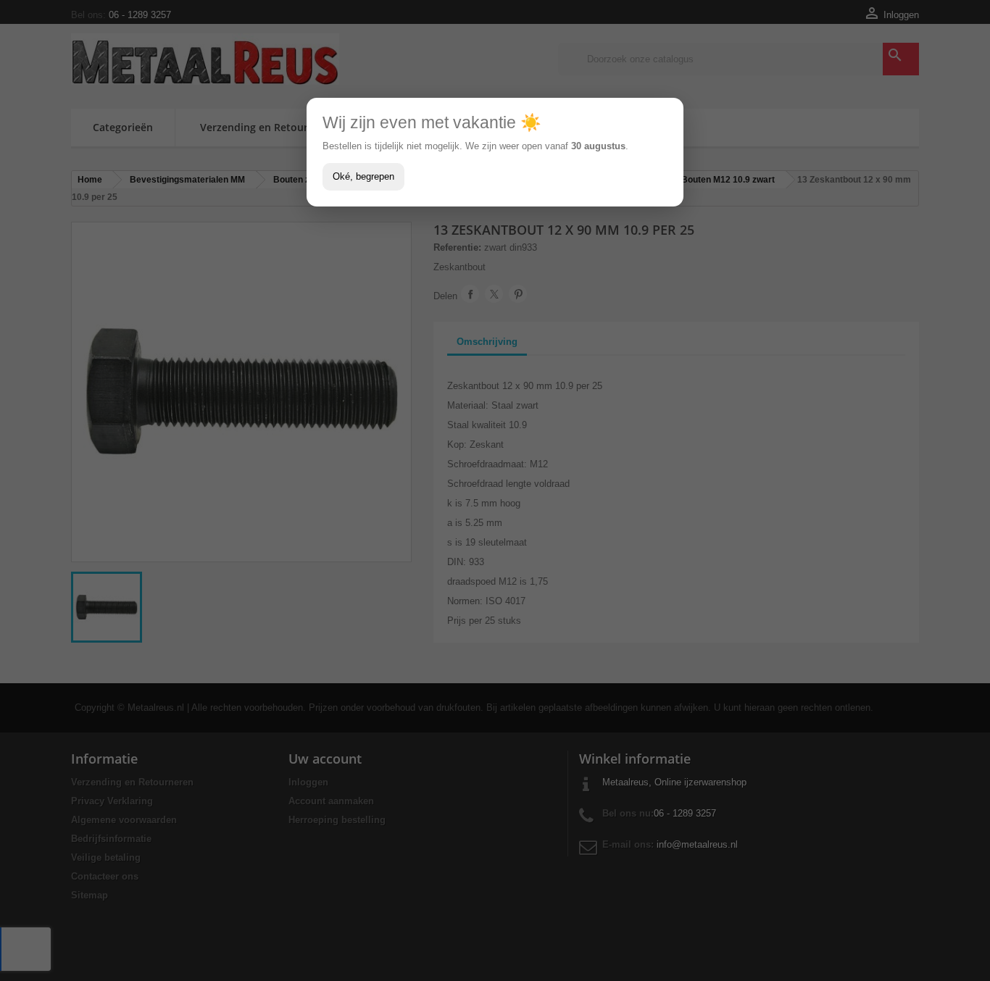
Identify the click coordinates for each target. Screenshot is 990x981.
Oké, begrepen (363, 176)
